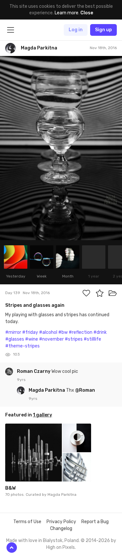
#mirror (13, 332)
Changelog (61, 528)
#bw (63, 332)
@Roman (85, 390)
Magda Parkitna (47, 390)
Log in (76, 30)
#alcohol (48, 332)
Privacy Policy (61, 521)
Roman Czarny (34, 371)
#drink (100, 332)
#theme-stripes (22, 346)
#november (51, 339)
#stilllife (92, 339)
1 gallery (42, 415)
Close (86, 13)
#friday (30, 332)
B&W (10, 488)
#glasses (14, 339)
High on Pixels (60, 547)
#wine (31, 339)
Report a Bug (95, 521)
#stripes (74, 339)
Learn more (66, 13)
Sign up (103, 30)
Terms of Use (27, 521)
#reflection (80, 332)
